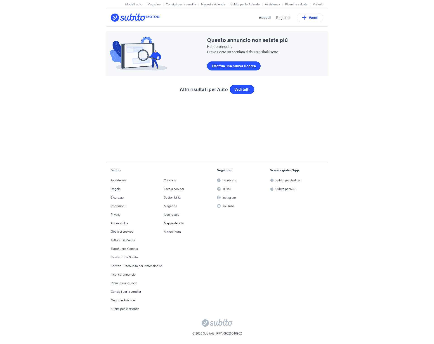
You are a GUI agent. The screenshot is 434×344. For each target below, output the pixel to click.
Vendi (313, 17)
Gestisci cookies (122, 231)
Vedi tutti (242, 89)
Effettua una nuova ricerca (234, 66)
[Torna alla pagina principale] (137, 18)
